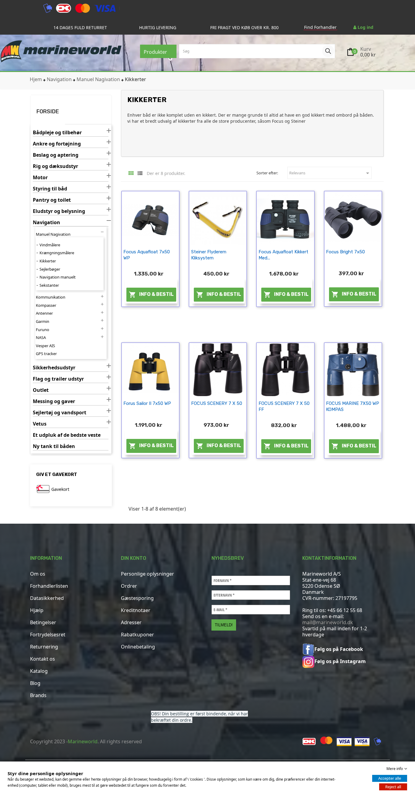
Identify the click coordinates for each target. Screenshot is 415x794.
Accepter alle (389, 778)
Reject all (393, 786)
